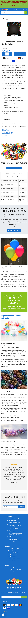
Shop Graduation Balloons (14, 167)
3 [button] (15, 487)
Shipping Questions (12, 550)
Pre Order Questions (13, 552)
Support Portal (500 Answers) (15, 548)
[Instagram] (10, 587)
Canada (10, 536)
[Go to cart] (26, 9)
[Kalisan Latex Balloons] (14, 431)
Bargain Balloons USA (16, 611)
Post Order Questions (13, 554)
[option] (14, 29)
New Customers (12, 556)
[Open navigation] (1, 9)
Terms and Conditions (13, 567)
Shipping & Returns (6, 119)
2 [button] (14, 487)
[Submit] (25, 12)
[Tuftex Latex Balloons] (14, 330)
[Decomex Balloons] (14, 379)
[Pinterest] (18, 587)
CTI (2, 39)
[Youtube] (13, 587)
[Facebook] (8, 587)
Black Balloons (6, 130)
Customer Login (12, 560)
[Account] (23, 9)
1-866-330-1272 (12, 524)
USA (10, 530)
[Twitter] (5, 587)
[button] (3, 615)
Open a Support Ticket (14, 230)
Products (4, 135)
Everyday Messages (7, 133)
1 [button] (12, 487)
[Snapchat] (22, 587)
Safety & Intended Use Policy (15, 569)
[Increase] (10, 54)
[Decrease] (3, 54)
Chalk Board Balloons (7, 132)
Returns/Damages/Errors (14, 558)
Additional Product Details (8, 123)
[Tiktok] (16, 587)
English (5, 601)
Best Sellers (5, 129)
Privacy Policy (11, 571)
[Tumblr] (20, 587)
